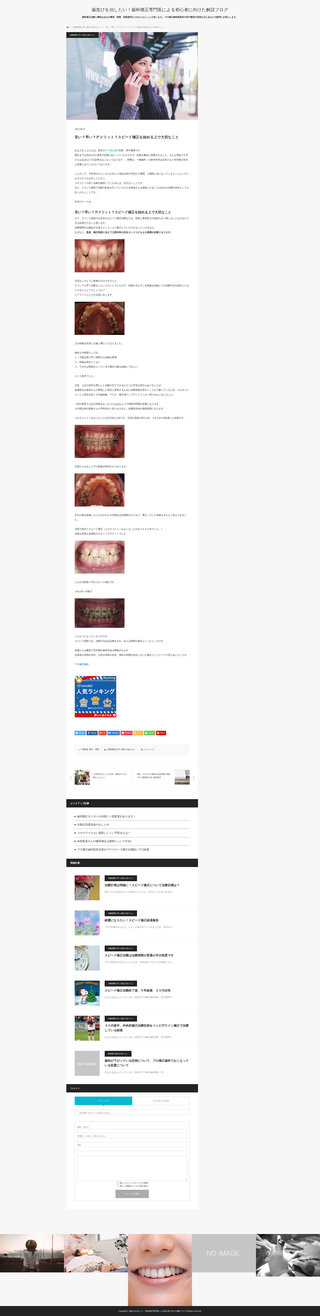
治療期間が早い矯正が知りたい (87, 27)
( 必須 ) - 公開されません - (92, 1136)
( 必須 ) (83, 1127)
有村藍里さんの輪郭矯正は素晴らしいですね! (104, 841)
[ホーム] (67, 27)
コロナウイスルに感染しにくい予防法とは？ (103, 832)
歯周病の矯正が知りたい (118, 1054)
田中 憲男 (94, 749)
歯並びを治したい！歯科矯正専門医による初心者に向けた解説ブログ (160, 9)
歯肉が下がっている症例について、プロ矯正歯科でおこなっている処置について (147, 1063)
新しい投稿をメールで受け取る (134, 1186)
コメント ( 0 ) (103, 1101)
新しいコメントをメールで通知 (134, 1183)
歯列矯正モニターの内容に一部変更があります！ (106, 816)
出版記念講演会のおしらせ (93, 824)
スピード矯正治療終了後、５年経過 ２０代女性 (139, 990)
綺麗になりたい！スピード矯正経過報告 (132, 920)
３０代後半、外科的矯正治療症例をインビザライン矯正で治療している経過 (147, 1028)
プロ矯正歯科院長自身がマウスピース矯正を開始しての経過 (113, 849)
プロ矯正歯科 (112, 150)
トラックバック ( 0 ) (160, 1101)
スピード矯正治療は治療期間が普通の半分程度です (139, 955)
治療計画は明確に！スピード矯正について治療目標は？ (142, 885)
